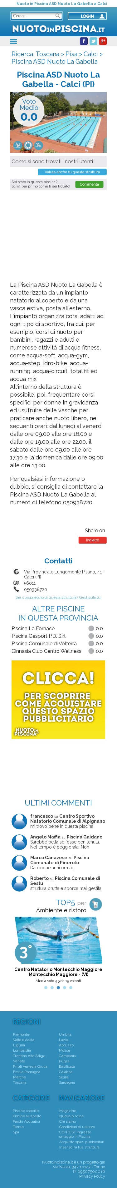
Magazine (67, 1111)
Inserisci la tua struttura (79, 1147)
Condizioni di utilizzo (77, 1127)
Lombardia (22, 1050)
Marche (19, 1077)
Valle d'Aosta (23, 1040)
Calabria (65, 1072)
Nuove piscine (71, 1116)
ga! (102, 1162)
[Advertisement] (60, 235)
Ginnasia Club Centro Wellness (46, 651)
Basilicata (67, 1066)
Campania (67, 1056)
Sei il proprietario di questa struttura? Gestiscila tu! (58, 597)
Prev (20, 951)
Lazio (63, 1040)
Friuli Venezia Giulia (30, 1066)
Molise (64, 1050)
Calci (91, 54)
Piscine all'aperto (27, 1116)
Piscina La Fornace (33, 629)
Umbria (65, 1034)
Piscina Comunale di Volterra (44, 644)
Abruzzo (66, 1045)
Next (97, 951)
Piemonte (21, 1034)
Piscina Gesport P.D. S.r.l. (39, 636)
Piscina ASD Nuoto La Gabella (55, 61)
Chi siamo (67, 1121)
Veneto (19, 1061)
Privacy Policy (92, 1176)
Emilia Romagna (26, 1072)
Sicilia (64, 1077)
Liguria (19, 1045)
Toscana (47, 54)
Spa (16, 1132)
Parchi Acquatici (26, 1121)
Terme (18, 1127)
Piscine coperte (26, 1111)
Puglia (64, 1061)
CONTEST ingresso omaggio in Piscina (75, 1134)
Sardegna (67, 1082)
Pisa (71, 54)
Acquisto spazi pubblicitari (81, 1142)
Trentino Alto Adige (29, 1056)
